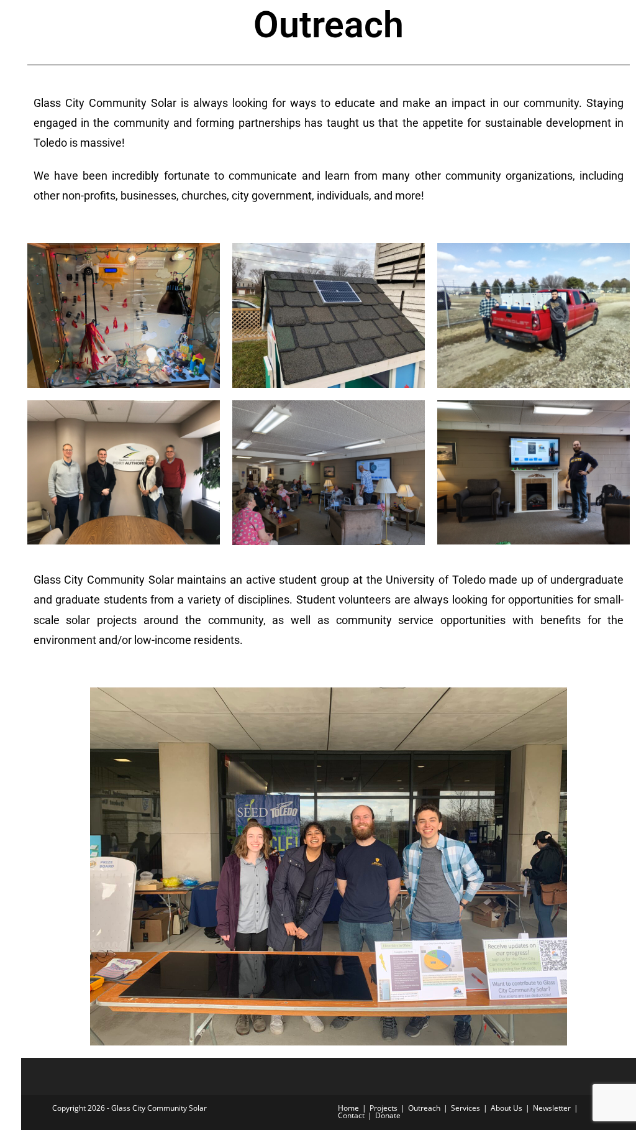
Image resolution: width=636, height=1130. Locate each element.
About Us (506, 1108)
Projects (384, 1108)
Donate (388, 1115)
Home (348, 1108)
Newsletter (552, 1108)
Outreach (424, 1108)
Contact (351, 1115)
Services (465, 1108)
